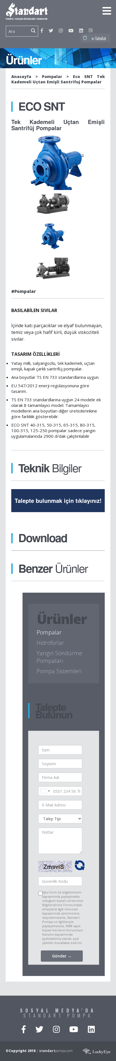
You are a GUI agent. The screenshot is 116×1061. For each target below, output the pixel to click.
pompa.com (56, 1050)
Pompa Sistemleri (59, 671)
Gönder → (62, 956)
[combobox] (45, 791)
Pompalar (52, 76)
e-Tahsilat (99, 38)
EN (91, 30)
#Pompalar (23, 291)
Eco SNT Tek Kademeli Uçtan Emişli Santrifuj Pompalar (58, 79)
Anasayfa (21, 76)
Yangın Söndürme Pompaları (59, 656)
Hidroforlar (50, 643)
